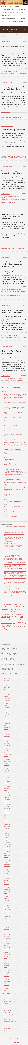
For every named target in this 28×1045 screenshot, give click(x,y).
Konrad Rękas (17, 116)
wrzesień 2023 (6, 739)
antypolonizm (12, 604)
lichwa (4, 157)
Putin (12, 248)
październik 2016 (7, 887)
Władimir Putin (22, 626)
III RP (25, 73)
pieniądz (7, 620)
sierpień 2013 (6, 956)
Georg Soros (22, 199)
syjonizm (20, 157)
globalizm (19, 609)
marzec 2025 (6, 707)
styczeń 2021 (6, 795)
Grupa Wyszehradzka (12, 380)
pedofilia (3, 620)
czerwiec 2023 (6, 745)
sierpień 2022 (6, 761)
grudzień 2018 (6, 840)
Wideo (10, 31)
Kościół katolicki (16, 614)
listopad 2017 (6, 864)
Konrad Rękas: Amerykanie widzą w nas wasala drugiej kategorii (13, 88)
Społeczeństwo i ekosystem (6, 154)
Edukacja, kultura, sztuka (8, 999)
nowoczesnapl (15, 157)
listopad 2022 (6, 756)
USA (18, 74)
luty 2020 (5, 815)
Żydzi (6, 629)
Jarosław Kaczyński (18, 612)
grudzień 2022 (6, 754)
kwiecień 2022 (6, 768)
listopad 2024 (6, 714)
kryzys (17, 156)
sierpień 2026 (6, 678)
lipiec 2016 (5, 893)
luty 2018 (5, 858)
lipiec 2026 (5, 680)
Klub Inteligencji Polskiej (7, 82)
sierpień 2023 (6, 741)
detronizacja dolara (15, 199)
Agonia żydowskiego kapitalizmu (13, 129)
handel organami (20, 73)
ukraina (15, 74)
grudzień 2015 (6, 905)
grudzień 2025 (6, 691)
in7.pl (15, 1042)
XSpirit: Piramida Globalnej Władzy (11, 498)
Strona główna (8, 27)
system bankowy (19, 296)
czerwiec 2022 (6, 765)
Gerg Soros (10, 247)
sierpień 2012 (6, 977)
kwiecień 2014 (6, 941)
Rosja (9, 74)
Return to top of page (14, 1038)
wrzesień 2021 (6, 781)
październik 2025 (7, 694)
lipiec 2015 (5, 914)
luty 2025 (5, 709)
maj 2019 (5, 831)
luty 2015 (5, 923)
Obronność (6, 1012)
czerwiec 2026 (6, 682)
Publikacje (5, 1017)
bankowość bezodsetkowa (13, 291)
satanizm (22, 620)
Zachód (20, 74)
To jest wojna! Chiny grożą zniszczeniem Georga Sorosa (11, 172)
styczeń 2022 (6, 774)
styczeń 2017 (6, 882)
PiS (10, 620)
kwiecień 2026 (6, 685)
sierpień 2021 (6, 783)
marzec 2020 (6, 813)
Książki (23, 29)
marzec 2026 (6, 687)
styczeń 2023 (6, 752)
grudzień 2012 (6, 970)
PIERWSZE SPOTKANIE (9, 459)
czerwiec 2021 (6, 786)
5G (9, 604)
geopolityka (15, 337)
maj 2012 (5, 983)
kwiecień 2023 (6, 748)
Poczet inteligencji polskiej (8, 1014)
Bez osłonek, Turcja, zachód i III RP (12, 47)
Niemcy (10, 117)
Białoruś (7, 606)
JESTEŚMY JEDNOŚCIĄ (9, 456)
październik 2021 (7, 779)
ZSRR (2, 629)
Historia (5, 1003)
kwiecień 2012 (6, 985)
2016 (17, 34)
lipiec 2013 (5, 958)
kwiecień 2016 (6, 898)
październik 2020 (7, 801)
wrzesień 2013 (6, 954)
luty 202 (5, 990)
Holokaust (24, 609)
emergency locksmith (7, 575)
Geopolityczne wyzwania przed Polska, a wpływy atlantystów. (12, 311)
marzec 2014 (6, 943)
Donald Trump (12, 609)
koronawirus (8, 614)
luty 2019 (5, 837)
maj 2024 (5, 725)
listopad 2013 (6, 950)
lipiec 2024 (5, 721)
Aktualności (6, 996)
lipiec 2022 (5, 763)
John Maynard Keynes (21, 294)
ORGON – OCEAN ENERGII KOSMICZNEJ (13, 412)
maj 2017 (5, 875)
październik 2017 (7, 866)
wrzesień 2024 (6, 718)
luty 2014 (5, 945)
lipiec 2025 (5, 700)
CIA (19, 606)
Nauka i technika (6, 1010)
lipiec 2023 (5, 743)
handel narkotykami (12, 73)
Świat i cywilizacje (14, 71)
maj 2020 (5, 810)
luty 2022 (5, 772)
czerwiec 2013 (6, 959)
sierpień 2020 (6, 804)
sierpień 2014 (6, 934)
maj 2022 (5, 766)
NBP (6, 296)
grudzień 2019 (6, 819)
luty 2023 (5, 750)
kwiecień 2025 (6, 705)
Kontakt (17, 31)
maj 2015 (5, 918)
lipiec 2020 (5, 806)
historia (19, 337)
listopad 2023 (6, 736)
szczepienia (12, 623)
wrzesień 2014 (6, 932)
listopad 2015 (6, 907)
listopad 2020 (6, 799)
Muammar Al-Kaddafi (12, 295)
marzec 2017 (6, 878)
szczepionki (20, 623)
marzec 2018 (6, 857)
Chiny (9, 199)
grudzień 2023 (6, 734)
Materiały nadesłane (6, 41)
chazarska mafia (12, 606)
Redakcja (18, 196)
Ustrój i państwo (19, 289)
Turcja (12, 74)
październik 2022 (7, 757)
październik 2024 (7, 716)
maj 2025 (5, 703)
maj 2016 (5, 896)
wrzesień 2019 (6, 824)
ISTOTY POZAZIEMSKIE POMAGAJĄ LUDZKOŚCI (15, 516)
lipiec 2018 (5, 849)
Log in (18, 1042)
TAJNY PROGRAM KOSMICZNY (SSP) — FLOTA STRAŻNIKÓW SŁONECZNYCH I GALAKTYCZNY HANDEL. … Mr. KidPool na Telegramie (15, 444)
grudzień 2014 (6, 927)
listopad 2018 (6, 842)
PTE (14, 296)
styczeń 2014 (6, 947)
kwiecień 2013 (6, 963)
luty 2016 (5, 902)
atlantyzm (10, 337)
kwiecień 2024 (6, 727)
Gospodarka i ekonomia (11, 196)
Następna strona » (16, 387)
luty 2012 (5, 988)
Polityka (8, 71)
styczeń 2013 (6, 968)
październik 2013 (7, 952)
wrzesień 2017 (6, 867)
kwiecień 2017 (6, 876)
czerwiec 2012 (6, 981)
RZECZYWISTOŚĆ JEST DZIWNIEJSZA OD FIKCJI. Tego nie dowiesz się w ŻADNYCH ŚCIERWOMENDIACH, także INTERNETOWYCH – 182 (15, 565)
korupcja (3, 74)
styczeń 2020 (6, 817)
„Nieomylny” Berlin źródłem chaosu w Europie (11, 352)
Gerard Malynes (4, 294)
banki (16, 604)
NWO (21, 617)
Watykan (14, 626)
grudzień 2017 (6, 862)
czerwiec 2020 (6, 808)
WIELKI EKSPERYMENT (9, 439)
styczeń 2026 (6, 689)
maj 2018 (5, 853)
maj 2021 (5, 788)
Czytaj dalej (5, 68)
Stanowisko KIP (14, 29)
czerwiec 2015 (6, 916)
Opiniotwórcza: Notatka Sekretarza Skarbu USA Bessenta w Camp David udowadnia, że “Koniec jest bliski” (14, 451)
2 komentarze (24, 286)
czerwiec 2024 (6, 723)
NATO (7, 74)
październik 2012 (7, 974)
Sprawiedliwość (6, 1023)
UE (18, 117)
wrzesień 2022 (6, 759)
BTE (19, 291)
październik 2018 (7, 844)
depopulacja (5, 609)
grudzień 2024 (6, 712)
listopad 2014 (6, 929)
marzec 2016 (6, 900)
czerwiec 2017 (6, 873)
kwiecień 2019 (6, 833)
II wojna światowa (7, 612)
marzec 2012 (6, 986)
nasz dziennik (9, 157)
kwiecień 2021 (6, 790)
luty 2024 (5, 730)
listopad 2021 (6, 777)
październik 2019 (7, 822)
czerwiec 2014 (6, 938)
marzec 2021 (6, 792)
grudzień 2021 (6, 775)
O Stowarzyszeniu (19, 27)
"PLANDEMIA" (4, 604)
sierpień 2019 (6, 826)
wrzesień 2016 (6, 889)
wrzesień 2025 (6, 696)
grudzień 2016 (6, 884)
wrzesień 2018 (6, 846)
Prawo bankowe (10, 296)
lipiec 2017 (5, 871)
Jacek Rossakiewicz (6, 257)
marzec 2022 (6, 770)
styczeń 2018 (6, 860)
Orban (9, 248)
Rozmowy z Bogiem (7, 534)
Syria (7, 623)
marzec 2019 (6, 835)
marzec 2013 (6, 965)
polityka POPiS (14, 117)
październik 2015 (7, 909)
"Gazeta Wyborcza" (12, 156)
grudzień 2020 (6, 797)
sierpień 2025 (6, 698)
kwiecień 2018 (6, 855)
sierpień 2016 (6, 891)
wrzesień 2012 (6, 976)
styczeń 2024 (6, 732)
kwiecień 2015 (6, 920)
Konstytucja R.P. (4, 295)
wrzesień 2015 (6, 911)
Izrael (12, 612)
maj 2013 (5, 961)
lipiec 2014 (5, 936)
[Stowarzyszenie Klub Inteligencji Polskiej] (14, 4)
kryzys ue (21, 156)
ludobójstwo (5, 617)
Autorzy (5, 29)
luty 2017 (5, 880)
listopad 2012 (6, 972)
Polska (13, 620)
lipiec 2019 (5, 828)
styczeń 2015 (6, 925)
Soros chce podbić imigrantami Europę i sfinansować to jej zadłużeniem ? (12, 216)
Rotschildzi (15, 248)
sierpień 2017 (6, 869)
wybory (17, 626)
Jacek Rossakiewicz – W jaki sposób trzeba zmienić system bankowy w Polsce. (11, 264)
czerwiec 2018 (6, 851)
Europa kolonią (11, 116)
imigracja (15, 247)
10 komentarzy (24, 375)
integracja (24, 337)
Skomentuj (24, 68)
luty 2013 (5, 967)
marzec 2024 (6, 729)
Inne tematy (6, 1005)
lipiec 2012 (5, 979)
